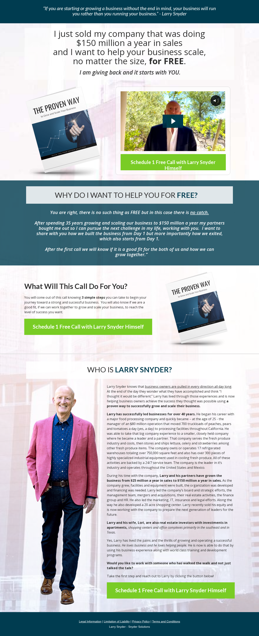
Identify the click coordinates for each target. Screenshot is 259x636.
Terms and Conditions (166, 621)
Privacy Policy (141, 621)
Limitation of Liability (117, 621)
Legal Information (90, 621)
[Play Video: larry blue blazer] (173, 121)
